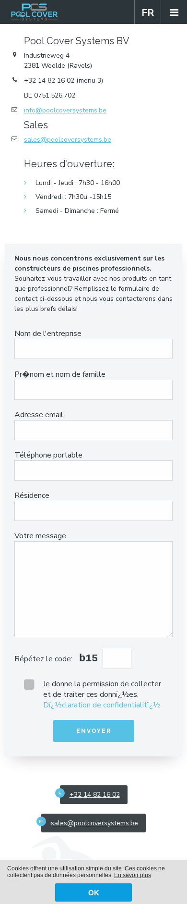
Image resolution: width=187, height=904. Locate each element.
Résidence (31, 495)
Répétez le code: (44, 659)
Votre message (40, 536)
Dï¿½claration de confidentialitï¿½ (101, 705)
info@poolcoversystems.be (65, 110)
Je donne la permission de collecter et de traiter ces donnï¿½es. (102, 694)
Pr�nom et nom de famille (59, 374)
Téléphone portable (48, 455)
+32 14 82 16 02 (95, 794)
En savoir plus (132, 875)
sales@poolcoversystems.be (67, 139)
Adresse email (38, 414)
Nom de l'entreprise (48, 333)
